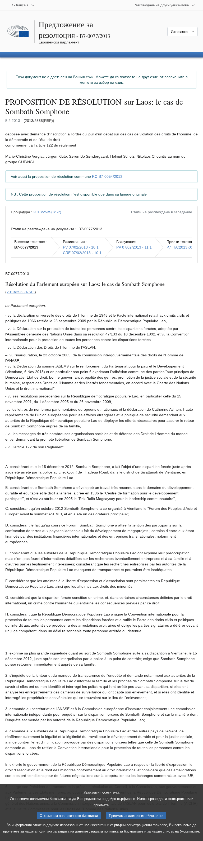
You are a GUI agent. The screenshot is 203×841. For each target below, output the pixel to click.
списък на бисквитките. (181, 831)
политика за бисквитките (123, 831)
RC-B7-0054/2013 (107, 176)
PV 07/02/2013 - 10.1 (81, 247)
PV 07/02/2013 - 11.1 (134, 247)
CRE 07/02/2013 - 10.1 (82, 253)
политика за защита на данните (63, 831)
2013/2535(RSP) (47, 212)
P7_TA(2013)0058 (182, 247)
